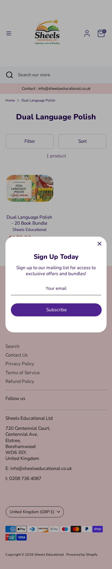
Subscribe (56, 310)
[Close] (99, 244)
